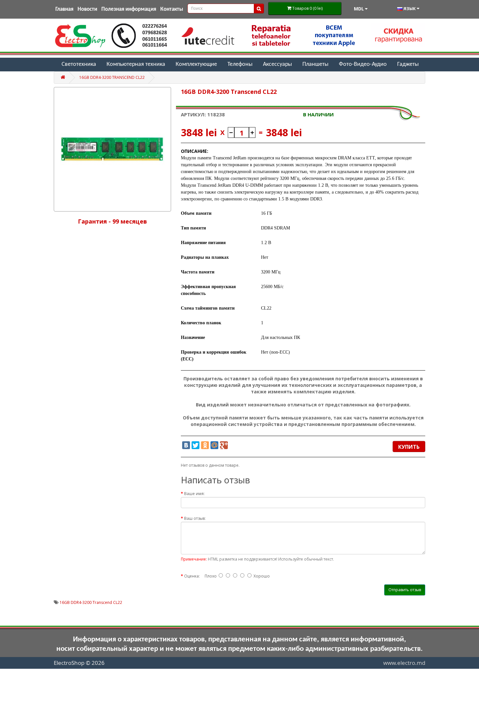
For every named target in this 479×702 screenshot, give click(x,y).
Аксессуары (277, 64)
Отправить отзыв (404, 589)
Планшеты (315, 64)
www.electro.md (404, 662)
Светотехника (79, 64)
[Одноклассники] (205, 445)
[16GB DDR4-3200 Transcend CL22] (112, 149)
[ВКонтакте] (186, 445)
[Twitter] (195, 445)
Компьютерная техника (136, 64)
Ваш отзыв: (195, 518)
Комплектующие (196, 64)
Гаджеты (408, 64)
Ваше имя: (194, 493)
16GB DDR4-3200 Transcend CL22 (112, 77)
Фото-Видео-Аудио (363, 64)
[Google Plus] (224, 445)
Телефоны (240, 64)
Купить (409, 446)
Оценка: (192, 576)
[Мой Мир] (214, 445)
